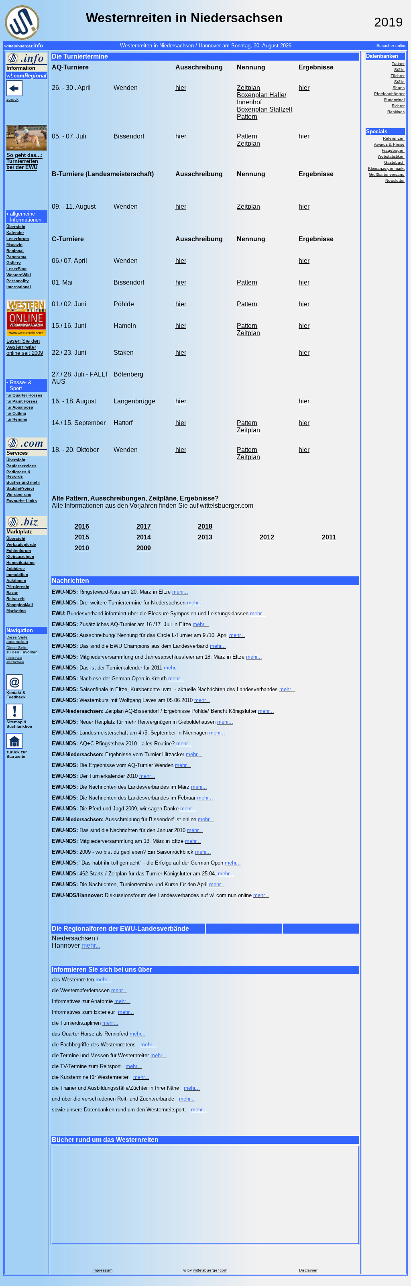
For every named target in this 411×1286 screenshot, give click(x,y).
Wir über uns (18, 494)
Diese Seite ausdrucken (17, 639)
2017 (143, 526)
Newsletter (395, 180)
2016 (82, 526)
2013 (205, 537)
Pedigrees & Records (18, 474)
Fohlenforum (18, 550)
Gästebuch (394, 162)
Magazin (14, 244)
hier (304, 325)
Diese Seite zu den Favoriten (22, 649)
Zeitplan (248, 87)
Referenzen (394, 138)
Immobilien (17, 574)
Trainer (398, 63)
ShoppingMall (19, 604)
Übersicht (15, 460)
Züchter (398, 75)
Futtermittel (394, 100)
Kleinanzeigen (20, 556)
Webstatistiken (391, 156)
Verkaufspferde (21, 544)
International (18, 287)
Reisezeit (15, 598)
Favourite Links (21, 501)
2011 (329, 537)
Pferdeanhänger (389, 94)
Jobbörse (15, 568)
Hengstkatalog (20, 562)
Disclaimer (308, 1270)
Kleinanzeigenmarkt (386, 168)
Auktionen (16, 580)
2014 (143, 537)
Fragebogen (393, 150)
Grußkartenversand (387, 174)
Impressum (102, 1270)
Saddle (20, 488)
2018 (205, 526)
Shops (399, 87)
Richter (398, 106)
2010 (82, 548)
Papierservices (21, 466)
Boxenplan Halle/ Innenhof (261, 99)
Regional (15, 250)
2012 (267, 537)
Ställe (399, 69)
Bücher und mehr (23, 482)
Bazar (12, 592)
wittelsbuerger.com (210, 1270)
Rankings (396, 112)
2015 (82, 537)
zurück (12, 99)
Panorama (16, 256)
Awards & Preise (389, 144)
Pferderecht (17, 586)
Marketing (16, 610)
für (24, 395)
